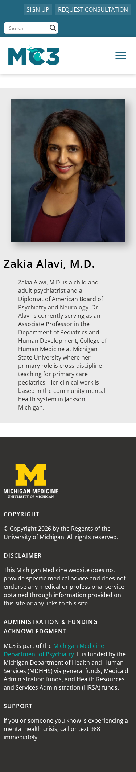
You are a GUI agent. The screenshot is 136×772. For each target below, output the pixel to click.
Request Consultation (93, 9)
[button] (100, 55)
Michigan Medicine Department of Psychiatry (54, 650)
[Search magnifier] (53, 28)
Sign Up (37, 9)
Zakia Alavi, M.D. (49, 263)
